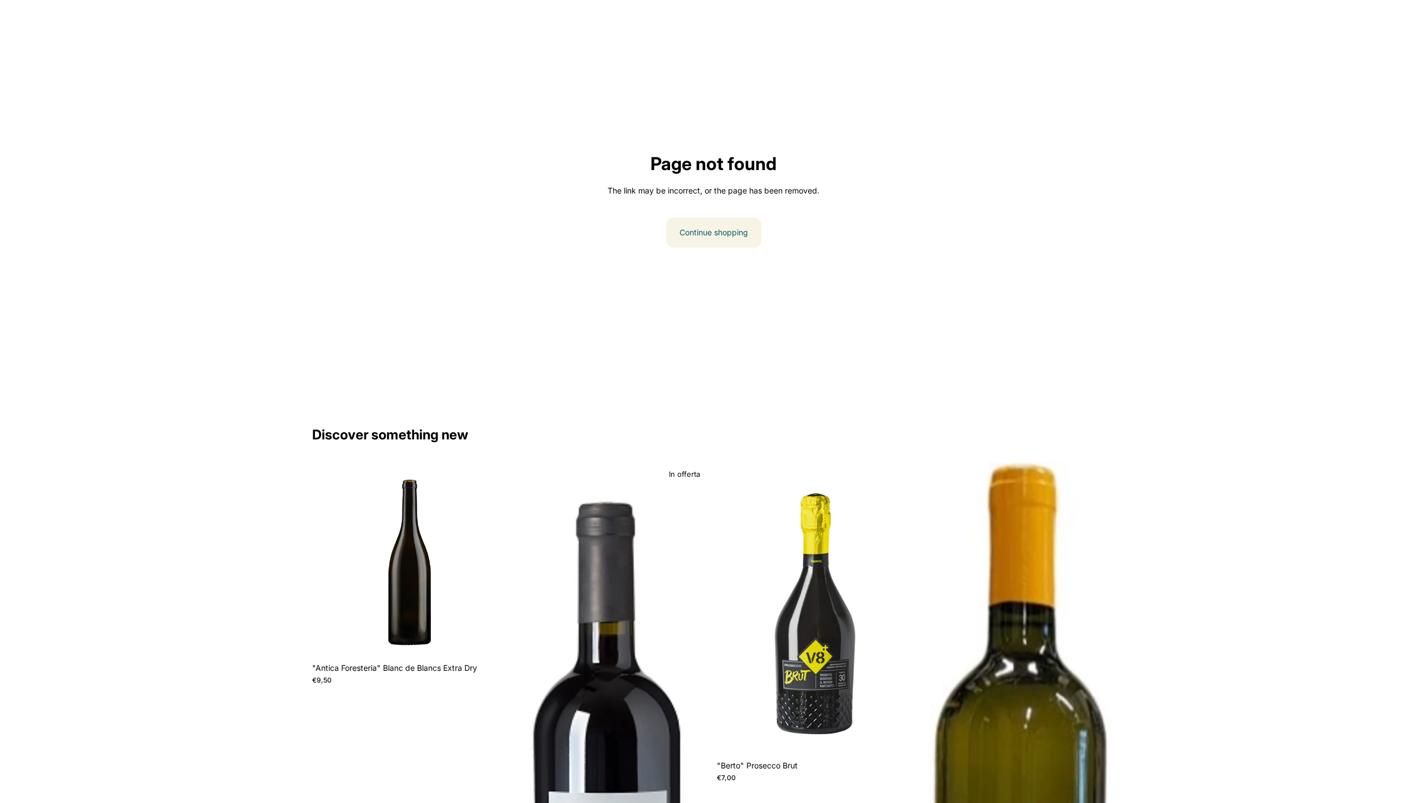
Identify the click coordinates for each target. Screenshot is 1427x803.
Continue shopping (713, 232)
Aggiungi (500, 640)
